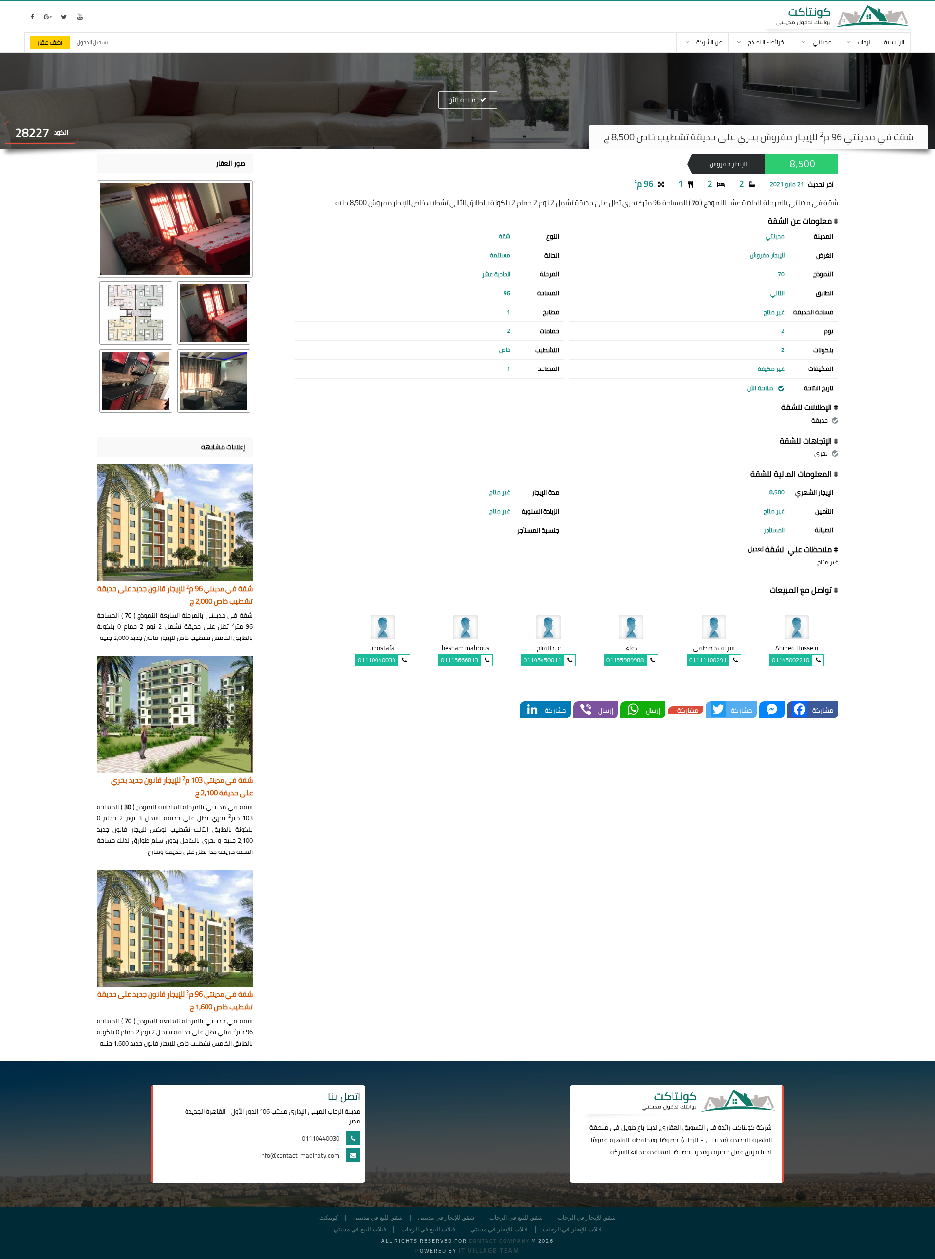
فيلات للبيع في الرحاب (428, 1229)
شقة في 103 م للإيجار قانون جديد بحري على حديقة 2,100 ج (182, 787)
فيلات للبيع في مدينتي (360, 1229)
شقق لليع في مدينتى (378, 1218)
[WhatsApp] (633, 709)
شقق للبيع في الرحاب (515, 1218)
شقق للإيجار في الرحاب (587, 1218)
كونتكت (328, 1218)
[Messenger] (772, 709)
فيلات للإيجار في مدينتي (499, 1229)
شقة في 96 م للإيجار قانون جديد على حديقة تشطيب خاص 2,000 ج (175, 595)
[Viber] (586, 709)
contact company (499, 1241)
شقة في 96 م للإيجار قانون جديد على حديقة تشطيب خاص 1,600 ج (175, 1001)
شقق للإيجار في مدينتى (446, 1218)
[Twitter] (718, 709)
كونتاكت (743, 1127)
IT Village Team (489, 1250)
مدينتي (716, 1139)
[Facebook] (799, 709)
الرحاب (690, 1139)
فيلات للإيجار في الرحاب (572, 1229)
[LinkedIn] (532, 709)
